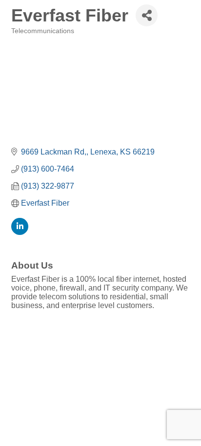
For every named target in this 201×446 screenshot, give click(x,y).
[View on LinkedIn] (19, 232)
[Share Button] (147, 15)
